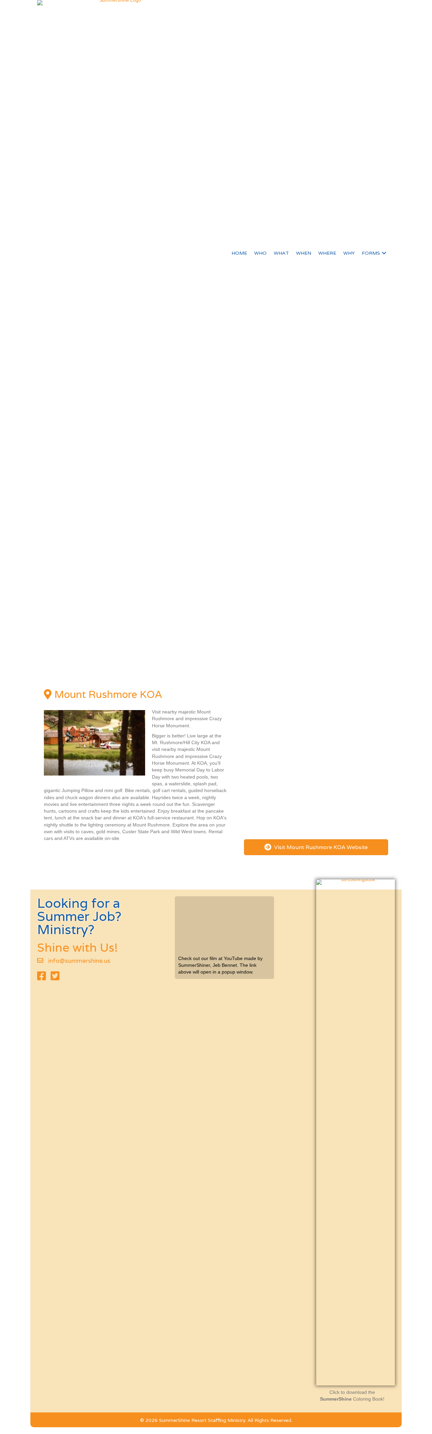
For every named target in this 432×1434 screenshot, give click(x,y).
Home (239, 253)
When (303, 253)
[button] (384, 253)
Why (349, 253)
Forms (371, 253)
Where (327, 253)
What (281, 253)
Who (260, 253)
